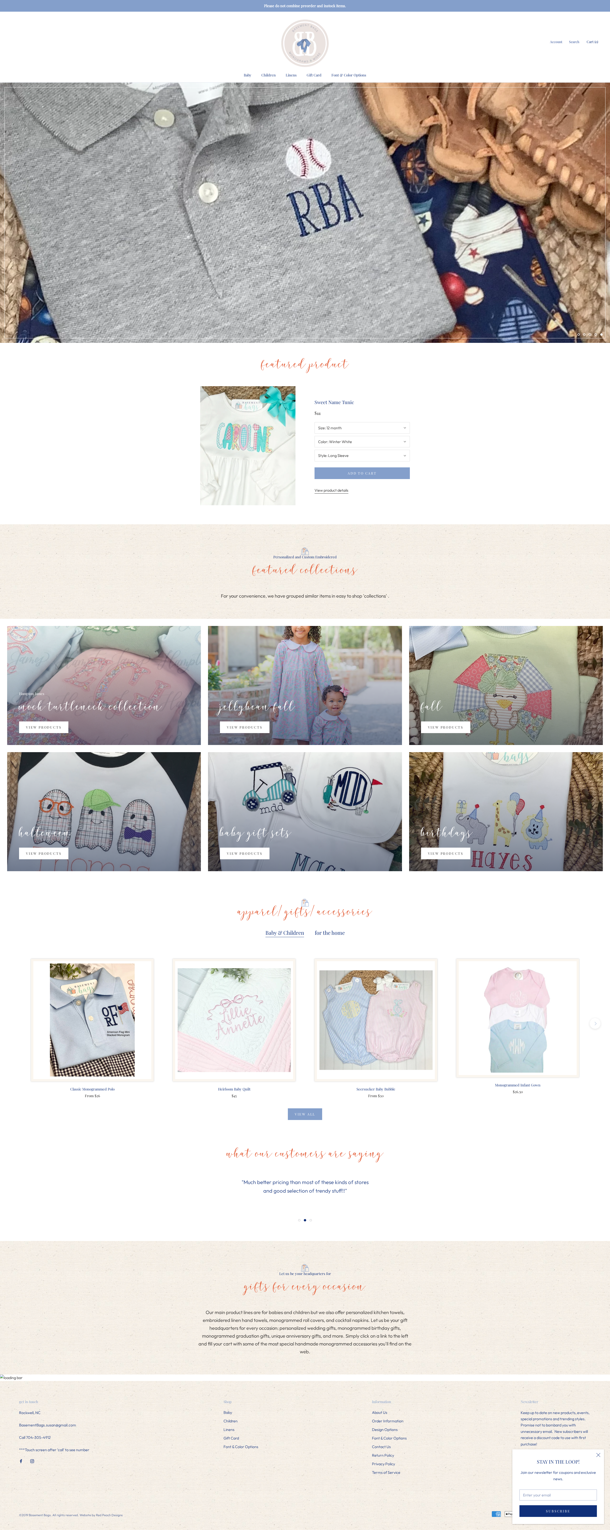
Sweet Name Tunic (334, 402)
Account (556, 42)
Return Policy (383, 1455)
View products (43, 727)
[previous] (15, 1023)
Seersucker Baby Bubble (375, 1089)
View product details (331, 490)
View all (305, 1114)
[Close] (598, 1455)
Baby (247, 75)
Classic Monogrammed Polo (92, 1089)
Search (574, 42)
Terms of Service (386, 1472)
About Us (379, 1412)
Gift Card (314, 75)
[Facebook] (21, 1461)
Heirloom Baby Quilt (234, 1089)
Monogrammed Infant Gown (517, 1085)
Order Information (387, 1421)
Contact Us (381, 1446)
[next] (595, 1023)
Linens (291, 75)
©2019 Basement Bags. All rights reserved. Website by (57, 1515)
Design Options (385, 1429)
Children (268, 75)
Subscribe (558, 1511)
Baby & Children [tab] (284, 932)
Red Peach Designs (109, 1515)
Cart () (592, 41)
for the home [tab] (330, 932)
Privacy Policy (383, 1463)
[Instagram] (32, 1461)
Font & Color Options (348, 75)
